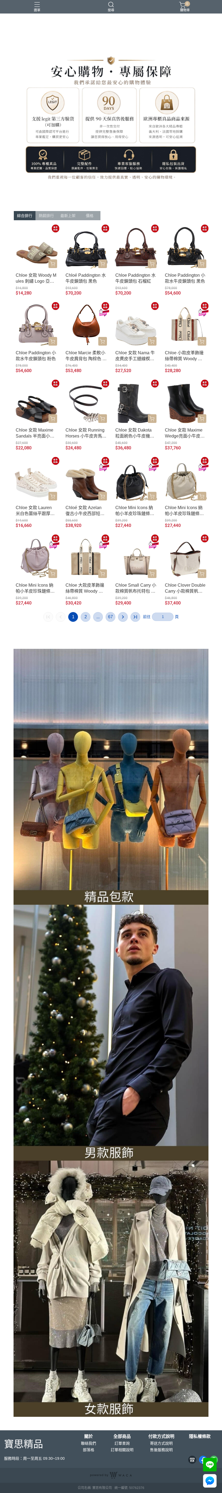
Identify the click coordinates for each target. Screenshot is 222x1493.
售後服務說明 (161, 1450)
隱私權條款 (200, 1436)
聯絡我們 (88, 1443)
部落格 (88, 1450)
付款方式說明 (161, 1436)
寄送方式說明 (161, 1443)
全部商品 (122, 1436)
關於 (88, 1436)
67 (110, 616)
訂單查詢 (122, 1443)
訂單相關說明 (122, 1450)
